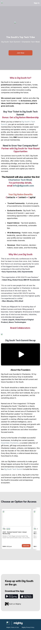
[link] (16, 529)
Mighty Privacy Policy (28, 627)
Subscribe (26, 545)
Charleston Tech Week (20, 180)
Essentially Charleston (10, 443)
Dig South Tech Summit (13, 469)
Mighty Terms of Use (12, 627)
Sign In (37, 3)
